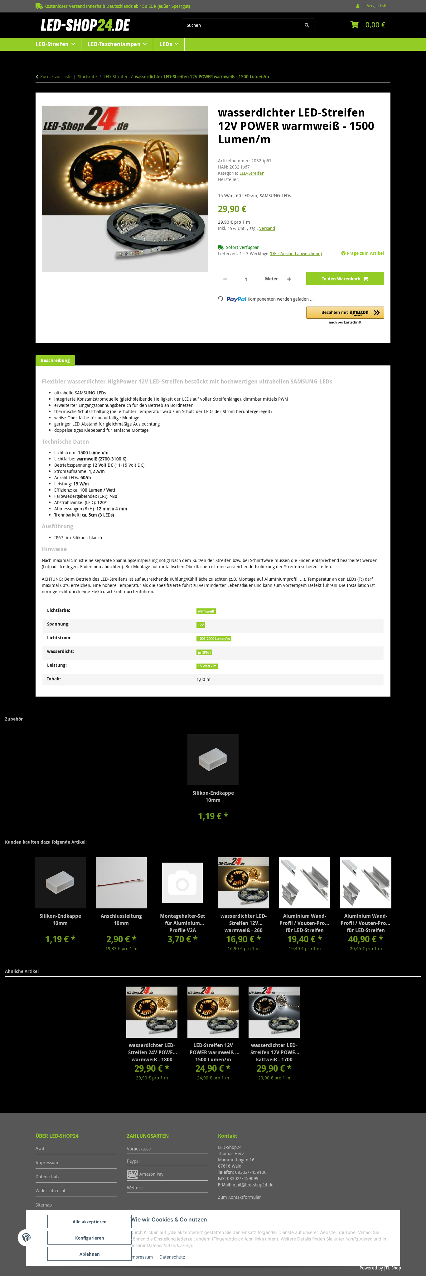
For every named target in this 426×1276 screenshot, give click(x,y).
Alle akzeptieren (90, 1222)
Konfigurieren (89, 1238)
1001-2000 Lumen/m (214, 638)
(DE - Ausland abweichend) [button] (296, 253)
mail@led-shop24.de (253, 1185)
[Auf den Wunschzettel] (195, 120)
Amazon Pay (150, 1174)
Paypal (133, 1161)
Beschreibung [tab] (55, 360)
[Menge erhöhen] (289, 279)
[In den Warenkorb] (47, 102)
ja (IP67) (204, 652)
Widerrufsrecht (50, 1190)
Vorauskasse (139, 1149)
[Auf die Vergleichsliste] (179, 120)
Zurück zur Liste (56, 76)
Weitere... (137, 1188)
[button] (358, 5)
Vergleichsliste (378, 5)
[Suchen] (307, 25)
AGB (40, 1148)
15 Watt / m (207, 666)
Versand (267, 228)
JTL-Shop (392, 1268)
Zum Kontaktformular (239, 1197)
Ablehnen (90, 1254)
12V (201, 625)
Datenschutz (172, 1256)
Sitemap (44, 1205)
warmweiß (206, 611)
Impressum (141, 1256)
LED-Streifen (252, 173)
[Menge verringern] (225, 279)
